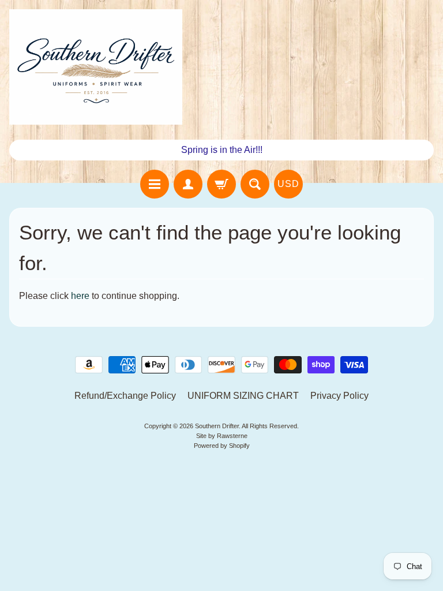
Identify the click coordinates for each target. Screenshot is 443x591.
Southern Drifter (217, 425)
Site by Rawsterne (221, 435)
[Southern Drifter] (95, 67)
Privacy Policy (339, 396)
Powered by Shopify (222, 445)
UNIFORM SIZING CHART (243, 396)
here (80, 296)
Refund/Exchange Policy (125, 396)
